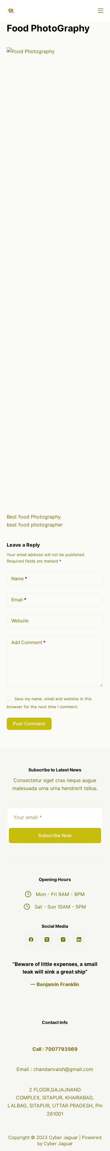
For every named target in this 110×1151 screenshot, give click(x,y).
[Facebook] (31, 939)
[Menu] (100, 10)
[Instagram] (63, 939)
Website (20, 621)
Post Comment (29, 724)
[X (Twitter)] (47, 939)
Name (19, 578)
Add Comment (28, 642)
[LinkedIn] (79, 939)
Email (18, 600)
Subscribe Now (55, 835)
